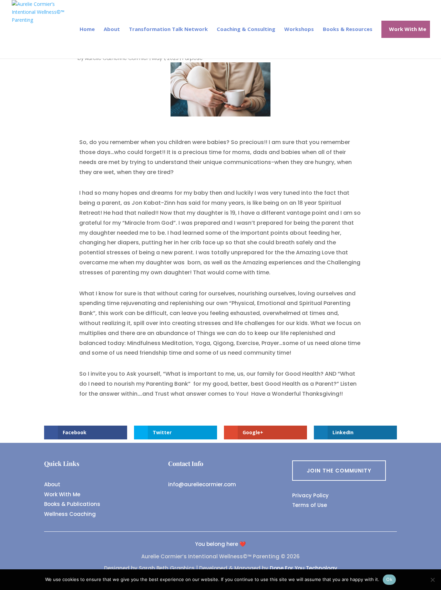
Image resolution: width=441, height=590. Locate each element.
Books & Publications (72, 504)
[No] (432, 579)
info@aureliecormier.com (202, 484)
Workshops (299, 29)
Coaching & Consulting (246, 29)
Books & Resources (347, 29)
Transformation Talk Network (168, 29)
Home (87, 29)
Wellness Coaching (70, 514)
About (112, 29)
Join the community (339, 470)
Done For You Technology (303, 568)
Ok (389, 579)
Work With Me (62, 494)
